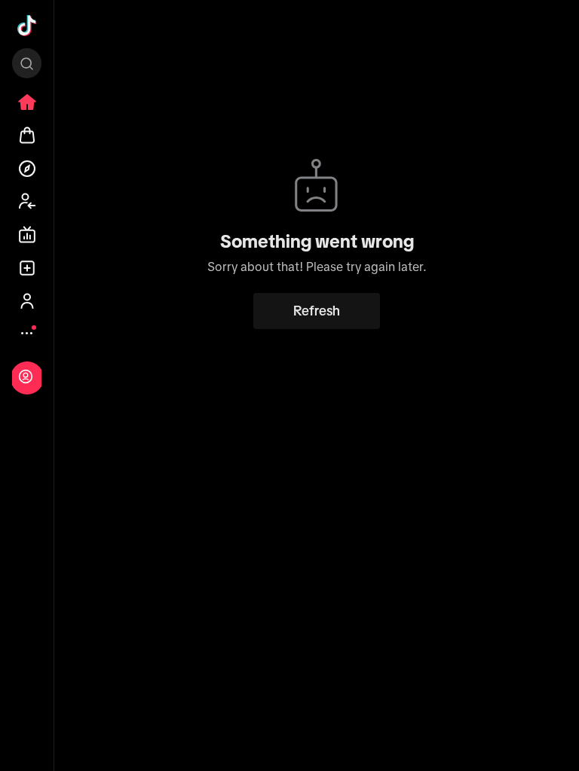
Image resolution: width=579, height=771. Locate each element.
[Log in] (26, 376)
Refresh (316, 310)
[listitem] (27, 102)
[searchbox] (26, 63)
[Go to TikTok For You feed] (27, 25)
